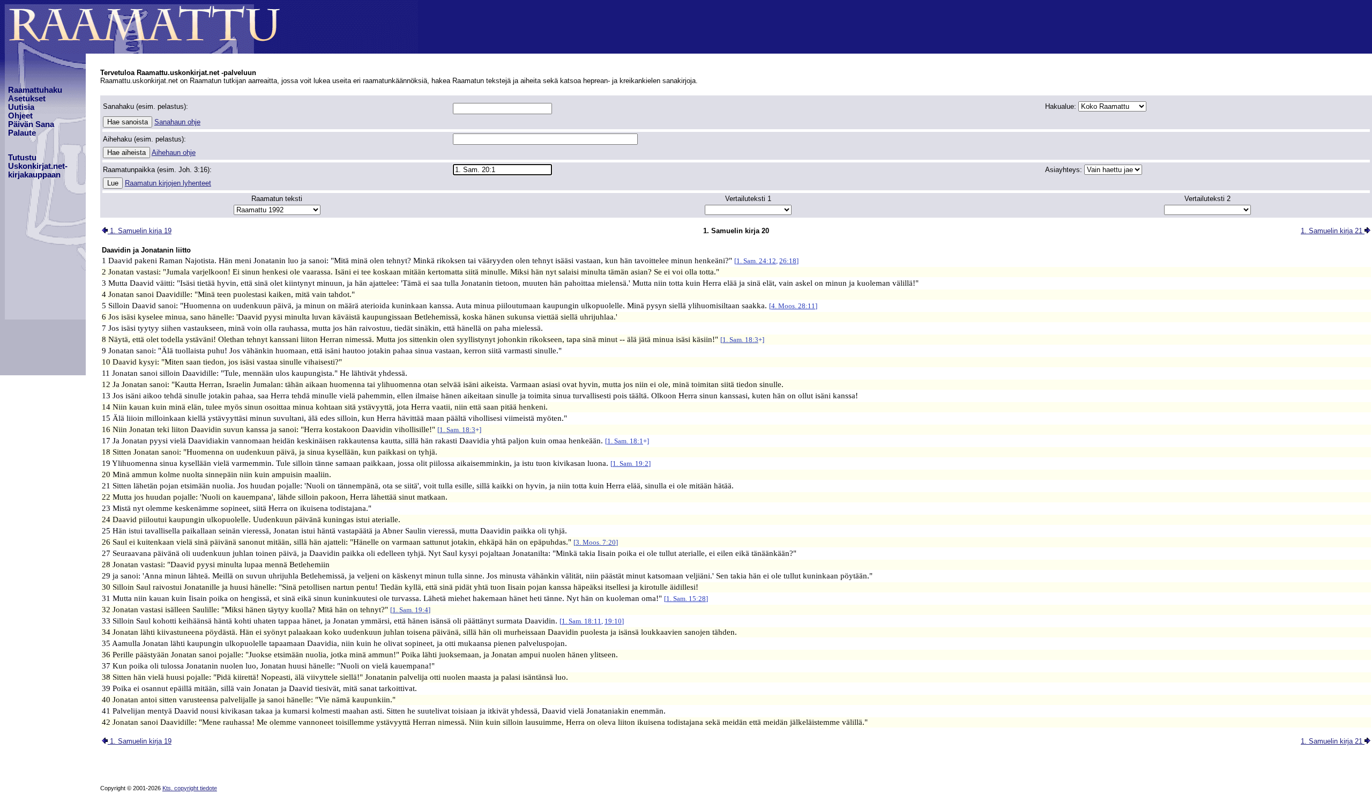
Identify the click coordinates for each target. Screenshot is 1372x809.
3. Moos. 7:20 (596, 542)
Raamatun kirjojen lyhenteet (168, 183)
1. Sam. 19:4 (410, 610)
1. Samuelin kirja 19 (140, 231)
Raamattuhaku (35, 90)
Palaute (22, 133)
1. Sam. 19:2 (630, 463)
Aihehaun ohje (174, 153)
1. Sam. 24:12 (756, 261)
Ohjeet (20, 116)
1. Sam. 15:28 (686, 599)
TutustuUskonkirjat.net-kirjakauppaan (38, 166)
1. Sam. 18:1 (625, 441)
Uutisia (21, 107)
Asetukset (27, 98)
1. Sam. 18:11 (581, 621)
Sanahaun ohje (177, 122)
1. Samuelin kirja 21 (1332, 231)
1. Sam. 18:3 (740, 340)
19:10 (613, 621)
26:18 (787, 261)
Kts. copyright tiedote (189, 788)
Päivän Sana (31, 124)
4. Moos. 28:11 (793, 306)
